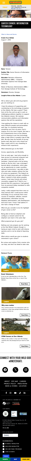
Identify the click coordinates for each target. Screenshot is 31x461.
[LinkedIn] (24, 393)
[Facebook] (6, 393)
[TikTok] (20, 393)
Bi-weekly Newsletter (12, 444)
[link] (15, 2)
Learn (3, 19)
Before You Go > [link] (16, 8)
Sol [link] (8, 428)
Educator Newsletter (12, 446)
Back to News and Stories (9, 34)
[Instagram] (10, 393)
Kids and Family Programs (13, 449)
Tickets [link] (5, 459)
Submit (6, 456)
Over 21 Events (10, 452)
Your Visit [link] (26, 459)
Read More (24, 284)
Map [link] (15, 459)
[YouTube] (15, 393)
